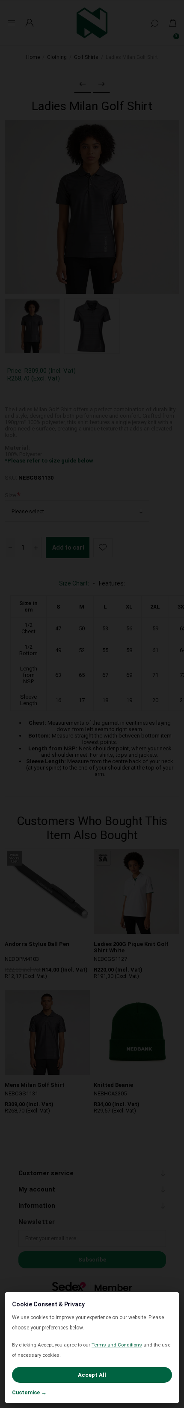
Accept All (92, 1375)
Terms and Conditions (117, 1345)
